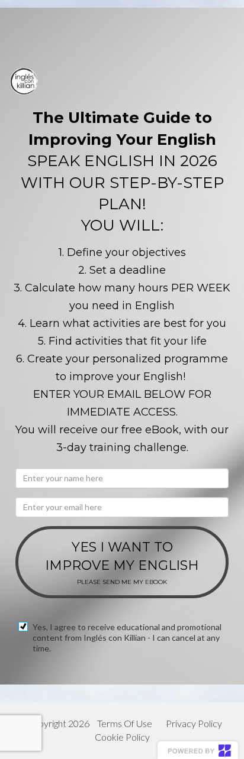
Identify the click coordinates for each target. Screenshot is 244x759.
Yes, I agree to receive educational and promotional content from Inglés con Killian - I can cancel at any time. (127, 637)
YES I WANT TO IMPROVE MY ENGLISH (122, 562)
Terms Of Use (124, 723)
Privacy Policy (194, 723)
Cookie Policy (122, 736)
